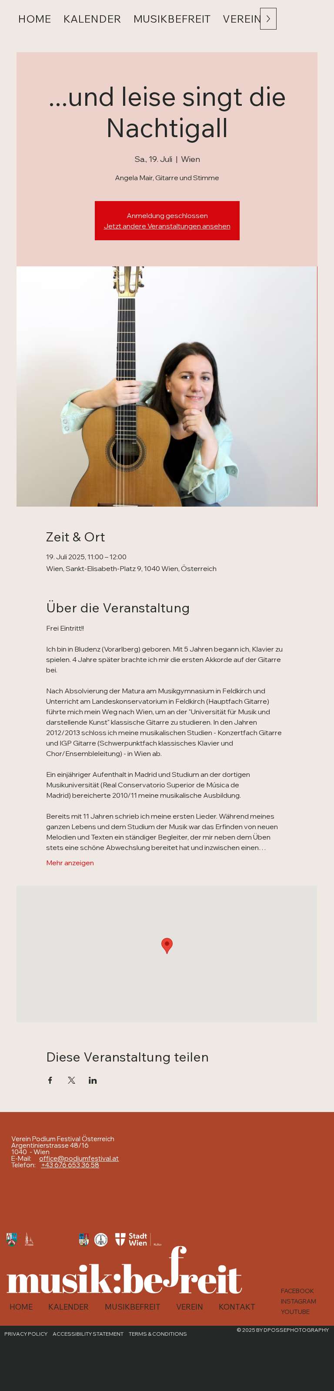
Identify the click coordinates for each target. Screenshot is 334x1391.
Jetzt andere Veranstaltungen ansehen (167, 226)
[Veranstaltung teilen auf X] (71, 1080)
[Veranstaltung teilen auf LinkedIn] (93, 1080)
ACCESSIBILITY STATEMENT (88, 1334)
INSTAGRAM (298, 1301)
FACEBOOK (297, 1291)
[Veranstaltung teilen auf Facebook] (50, 1080)
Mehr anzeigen (70, 862)
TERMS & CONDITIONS (158, 1334)
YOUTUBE (295, 1312)
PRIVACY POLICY (25, 1334)
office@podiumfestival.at (79, 1158)
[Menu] (313, 22)
